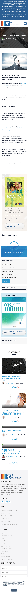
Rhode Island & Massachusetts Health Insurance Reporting (11, 451)
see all (6, 281)
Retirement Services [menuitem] (7, 554)
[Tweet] (13, 387)
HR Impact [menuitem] (4, 551)
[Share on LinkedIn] (15, 387)
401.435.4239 (5, 521)
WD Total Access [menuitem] (6, 541)
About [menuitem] (3, 533)
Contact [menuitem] (3, 543)
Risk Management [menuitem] (6, 548)
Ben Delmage (10, 383)
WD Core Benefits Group (9, 277)
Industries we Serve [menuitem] (7, 535)
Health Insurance (7, 271)
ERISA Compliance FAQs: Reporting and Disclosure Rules (12, 378)
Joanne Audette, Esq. (12, 456)
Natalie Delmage (12, 39)
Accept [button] (14, 590)
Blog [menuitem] (2, 538)
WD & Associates (8, 274)
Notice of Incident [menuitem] (7, 559)
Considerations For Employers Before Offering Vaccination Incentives (13, 412)
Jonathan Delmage (12, 417)
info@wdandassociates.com (9, 524)
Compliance (6, 264)
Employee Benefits (8, 268)
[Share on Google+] (18, 387)
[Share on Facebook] (10, 387)
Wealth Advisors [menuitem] (6, 556)
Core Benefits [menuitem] (5, 546)
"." (14, 127)
